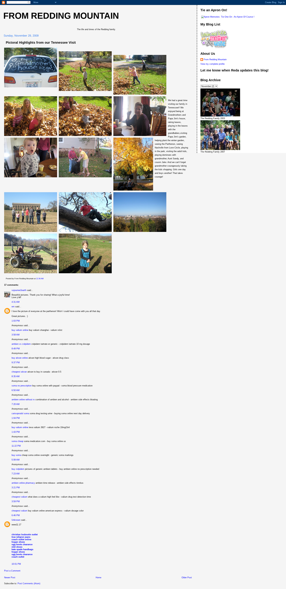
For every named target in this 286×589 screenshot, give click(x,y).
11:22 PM (16, 446)
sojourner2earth (19, 290)
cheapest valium (19, 497)
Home (98, 577)
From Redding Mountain (61, 16)
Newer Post (9, 577)
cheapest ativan (19, 372)
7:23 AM (16, 473)
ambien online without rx (23, 399)
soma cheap (17, 441)
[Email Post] (44, 279)
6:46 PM (16, 515)
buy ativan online (20, 358)
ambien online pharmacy (23, 483)
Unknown (16, 520)
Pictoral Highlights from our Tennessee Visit (41, 42)
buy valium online (20, 330)
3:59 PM (16, 501)
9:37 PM (16, 362)
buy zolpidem (18, 469)
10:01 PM (16, 564)
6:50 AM (16, 390)
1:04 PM (16, 418)
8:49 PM (16, 348)
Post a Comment (12, 570)
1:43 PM (16, 432)
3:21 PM (16, 487)
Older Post (187, 577)
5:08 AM (16, 459)
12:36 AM (40, 279)
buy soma (16, 455)
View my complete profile (212, 64)
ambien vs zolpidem (21, 344)
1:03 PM (16, 321)
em (13, 306)
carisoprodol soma (20, 413)
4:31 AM (16, 302)
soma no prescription (22, 385)
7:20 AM (16, 404)
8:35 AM (16, 376)
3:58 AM (16, 334)
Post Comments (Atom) (29, 583)
